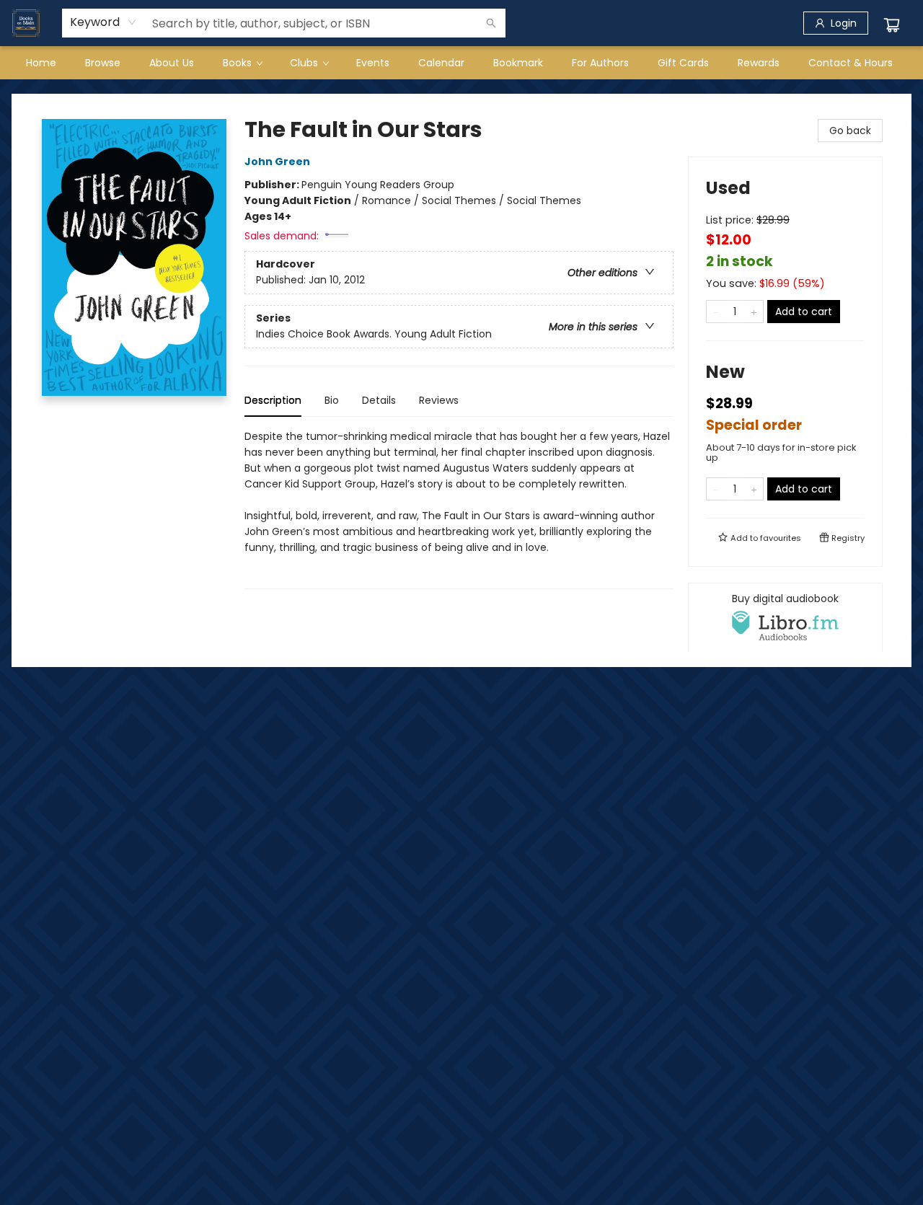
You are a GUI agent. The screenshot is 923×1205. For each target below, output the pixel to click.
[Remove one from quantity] (716, 311)
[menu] (461, 62)
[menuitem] (41, 62)
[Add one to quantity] (754, 311)
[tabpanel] (459, 508)
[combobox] (103, 22)
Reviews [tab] (439, 400)
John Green (277, 161)
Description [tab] (272, 400)
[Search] (491, 23)
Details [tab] (379, 400)
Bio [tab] (331, 400)
